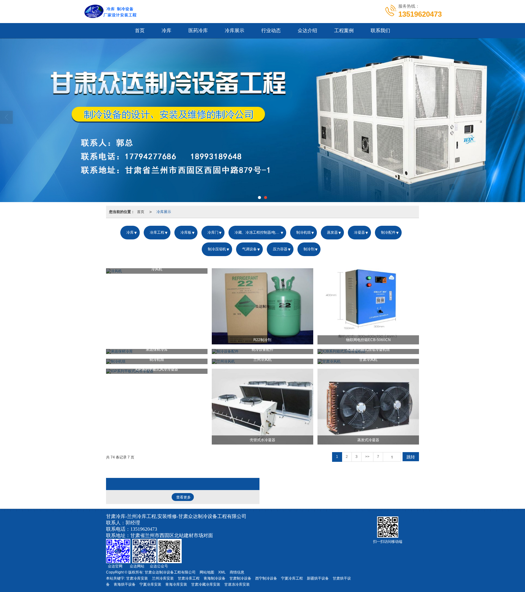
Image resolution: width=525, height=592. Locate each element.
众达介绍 (307, 30)
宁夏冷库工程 (292, 578)
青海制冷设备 (214, 578)
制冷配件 (388, 232)
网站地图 (207, 572)
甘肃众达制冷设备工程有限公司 (170, 572)
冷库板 (185, 232)
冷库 (166, 30)
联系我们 (380, 30)
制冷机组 (303, 232)
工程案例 (344, 30)
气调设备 (249, 249)
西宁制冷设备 (266, 578)
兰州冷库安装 (163, 578)
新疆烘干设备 (318, 578)
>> (367, 457)
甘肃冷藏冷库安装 (205, 584)
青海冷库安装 (176, 584)
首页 (140, 30)
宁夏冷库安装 (150, 584)
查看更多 (183, 497)
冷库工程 (157, 232)
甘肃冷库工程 (189, 578)
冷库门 (213, 232)
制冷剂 (309, 249)
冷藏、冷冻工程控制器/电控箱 (259, 232)
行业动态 (271, 30)
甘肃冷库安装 (137, 578)
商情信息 (237, 572)
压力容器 (280, 249)
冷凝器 (359, 232)
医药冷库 (198, 30)
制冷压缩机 (217, 249)
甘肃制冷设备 (240, 578)
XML (222, 572)
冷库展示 (234, 30)
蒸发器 (332, 232)
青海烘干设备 (125, 584)
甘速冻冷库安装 (237, 584)
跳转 (411, 457)
